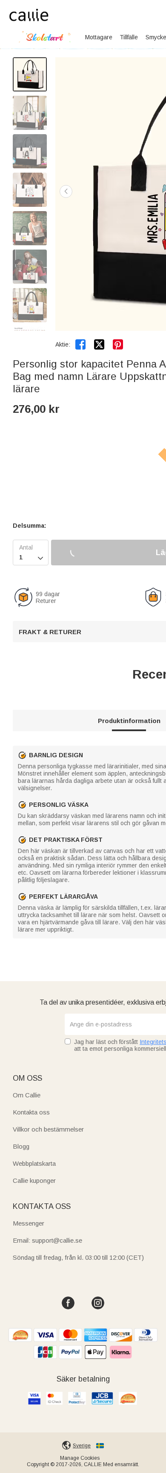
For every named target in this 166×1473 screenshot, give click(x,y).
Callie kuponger (34, 1180)
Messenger (28, 1223)
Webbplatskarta (34, 1163)
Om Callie (26, 1095)
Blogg (21, 1146)
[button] (66, 191)
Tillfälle (129, 37)
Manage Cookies (80, 1458)
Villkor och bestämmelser (48, 1129)
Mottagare (98, 37)
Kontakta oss (31, 1112)
